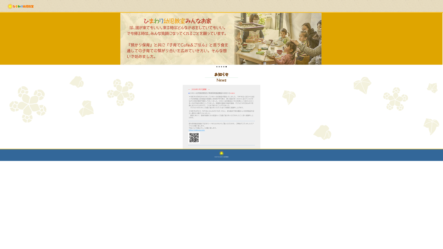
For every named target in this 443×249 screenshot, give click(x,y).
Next (440, 39)
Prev (3, 39)
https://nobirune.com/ (197, 130)
